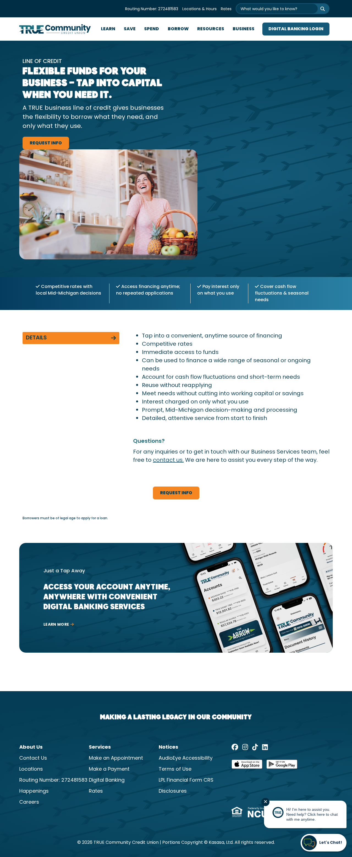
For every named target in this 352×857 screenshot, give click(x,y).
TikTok (255, 747)
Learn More (56, 624)
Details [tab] (36, 338)
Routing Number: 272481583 (151, 9)
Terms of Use (175, 769)
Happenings (34, 791)
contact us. (168, 460)
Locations (31, 769)
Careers (29, 802)
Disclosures (173, 791)
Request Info (46, 143)
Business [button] (243, 29)
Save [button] (130, 29)
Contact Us (33, 758)
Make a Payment (109, 769)
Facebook (235, 747)
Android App (281, 766)
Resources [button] (210, 29)
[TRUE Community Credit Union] (55, 29)
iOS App (247, 766)
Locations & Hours (199, 9)
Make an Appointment (116, 758)
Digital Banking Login (295, 29)
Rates (226, 9)
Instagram (245, 747)
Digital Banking (107, 780)
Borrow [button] (178, 29)
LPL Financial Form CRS (186, 780)
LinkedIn (265, 747)
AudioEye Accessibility (186, 758)
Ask (319, 8)
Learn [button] (108, 29)
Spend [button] (151, 29)
